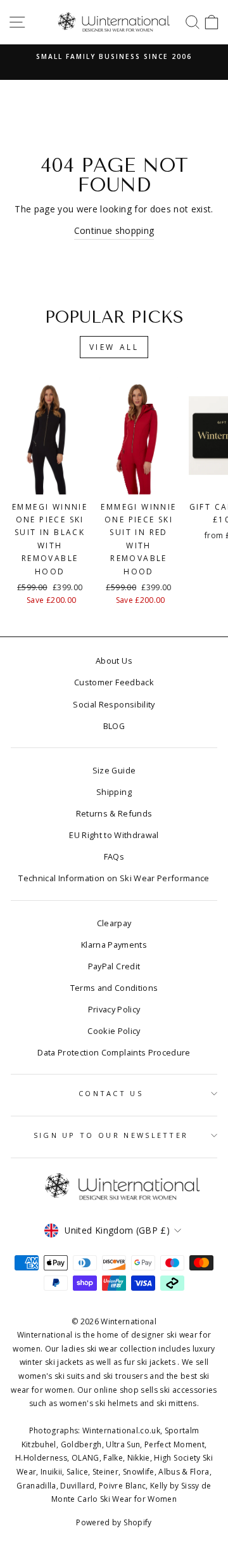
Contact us (111, 1093)
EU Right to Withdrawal (114, 835)
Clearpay (114, 923)
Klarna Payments (114, 944)
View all (114, 347)
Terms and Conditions (114, 987)
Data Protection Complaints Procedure (113, 1052)
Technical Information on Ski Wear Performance (114, 878)
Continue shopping (114, 230)
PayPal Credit (114, 966)
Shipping (114, 792)
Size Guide (114, 770)
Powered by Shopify (113, 1522)
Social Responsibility (114, 704)
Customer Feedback (114, 682)
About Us (114, 660)
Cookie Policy (114, 1031)
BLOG (114, 726)
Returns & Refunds (114, 813)
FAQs (114, 856)
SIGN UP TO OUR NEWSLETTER (111, 1135)
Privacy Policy (114, 1009)
